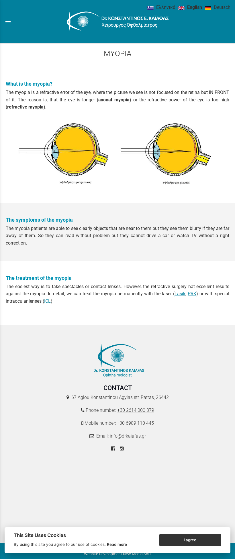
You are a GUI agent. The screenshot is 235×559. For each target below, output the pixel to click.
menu (8, 21)
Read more (117, 544)
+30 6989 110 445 (135, 423)
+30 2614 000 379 (135, 410)
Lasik (180, 293)
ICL (47, 301)
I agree (190, 540)
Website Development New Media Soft (117, 554)
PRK (192, 293)
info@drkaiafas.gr (128, 436)
